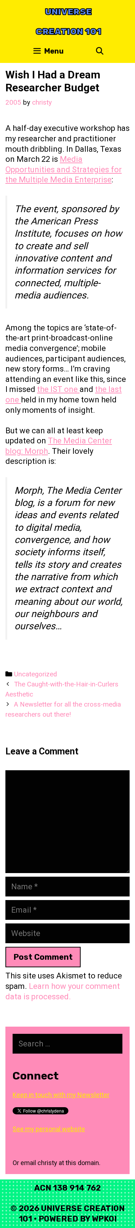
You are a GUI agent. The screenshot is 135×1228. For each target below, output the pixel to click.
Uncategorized (35, 674)
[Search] (99, 51)
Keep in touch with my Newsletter (61, 1095)
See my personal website (49, 1129)
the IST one (58, 389)
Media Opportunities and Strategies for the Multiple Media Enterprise (63, 169)
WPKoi (104, 1219)
